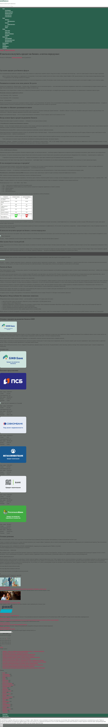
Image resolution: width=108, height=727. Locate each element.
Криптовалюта (5, 43)
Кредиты (7, 22)
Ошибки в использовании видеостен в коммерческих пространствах (18, 655)
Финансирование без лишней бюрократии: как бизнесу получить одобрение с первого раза (23, 589)
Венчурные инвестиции (9, 40)
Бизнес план (7, 32)
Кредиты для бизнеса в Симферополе (9, 615)
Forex (3, 8)
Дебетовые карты (11, 21)
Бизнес (3, 29)
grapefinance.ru (4, 1)
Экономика (4, 47)
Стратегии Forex (8, 16)
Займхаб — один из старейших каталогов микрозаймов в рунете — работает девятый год (23, 651)
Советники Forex (8, 15)
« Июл (1, 647)
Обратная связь (5, 716)
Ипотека (6, 25)
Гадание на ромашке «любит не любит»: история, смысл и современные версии (21, 657)
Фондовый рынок (8, 41)
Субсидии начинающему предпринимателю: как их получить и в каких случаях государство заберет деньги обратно (29, 620)
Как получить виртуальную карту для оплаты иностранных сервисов (18, 666)
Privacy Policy (5, 714)
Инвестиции (4, 36)
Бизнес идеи (7, 30)
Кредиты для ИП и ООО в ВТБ (7, 629)
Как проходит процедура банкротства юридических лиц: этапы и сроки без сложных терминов (24, 661)
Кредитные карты (11, 24)
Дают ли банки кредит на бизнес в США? (10, 602)
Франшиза (7, 35)
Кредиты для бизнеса (9, 33)
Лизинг (6, 27)
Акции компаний (8, 38)
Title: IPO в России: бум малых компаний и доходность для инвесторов (18, 654)
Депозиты (7, 19)
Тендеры (4, 44)
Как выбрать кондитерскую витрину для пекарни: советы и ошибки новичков (20, 663)
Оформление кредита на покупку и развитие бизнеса (13, 624)
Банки (3, 18)
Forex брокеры (8, 10)
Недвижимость (5, 46)
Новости (4, 702)
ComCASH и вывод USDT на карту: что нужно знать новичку (16, 658)
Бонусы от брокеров (9, 11)
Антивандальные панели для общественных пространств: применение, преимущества (22, 664)
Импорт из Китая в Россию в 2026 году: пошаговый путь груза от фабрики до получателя (23, 660)
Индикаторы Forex (8, 13)
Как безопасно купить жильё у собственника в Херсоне (15, 652)
